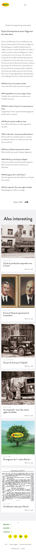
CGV (6, 544)
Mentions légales (13, 544)
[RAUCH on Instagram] (15, 536)
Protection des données (25, 544)
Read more (27, 269)
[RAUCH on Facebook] (10, 536)
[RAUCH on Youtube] (21, 536)
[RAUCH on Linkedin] (26, 536)
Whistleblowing (15, 548)
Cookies (23, 548)
